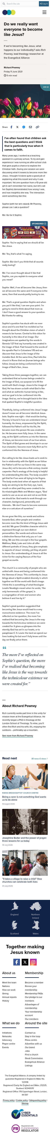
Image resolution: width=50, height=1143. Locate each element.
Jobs (27, 1050)
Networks (6, 1036)
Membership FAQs (34, 993)
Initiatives (7, 1032)
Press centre (31, 1039)
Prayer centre (8, 1043)
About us (8, 972)
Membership (34, 972)
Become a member (34, 982)
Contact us (30, 1032)
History (5, 1000)
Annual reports (9, 997)
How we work (8, 989)
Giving (5, 993)
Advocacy (7, 1039)
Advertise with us (33, 1043)
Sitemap (25, 1103)
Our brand (30, 1047)
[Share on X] (17, 127)
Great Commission (34, 1058)
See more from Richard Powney (17, 735)
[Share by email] (30, 127)
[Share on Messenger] (23, 127)
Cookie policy (22, 1100)
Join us (46, 87)
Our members (31, 1018)
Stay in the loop (32, 1036)
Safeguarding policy (37, 1100)
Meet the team (9, 982)
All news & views (39, 758)
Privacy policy (9, 1100)
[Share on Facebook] (11, 127)
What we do (11, 1023)
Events (5, 1047)
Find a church (31, 1054)
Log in (45, 3)
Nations (6, 986)
